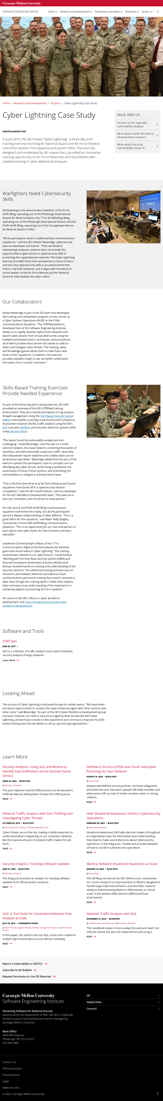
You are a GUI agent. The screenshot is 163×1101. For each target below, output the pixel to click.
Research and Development (30, 103)
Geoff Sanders (95, 923)
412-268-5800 (10, 1043)
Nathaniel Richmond (97, 827)
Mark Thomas (11, 927)
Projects (56, 103)
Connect (92, 1008)
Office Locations (12, 1068)
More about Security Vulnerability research (131, 146)
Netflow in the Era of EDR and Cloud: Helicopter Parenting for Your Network (121, 769)
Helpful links (94, 1002)
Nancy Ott (43, 827)
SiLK (5, 427)
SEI (88, 995)
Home (6, 103)
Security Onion (18, 431)
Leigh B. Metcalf (24, 927)
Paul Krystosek (11, 827)
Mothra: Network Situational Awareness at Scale (122, 864)
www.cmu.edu (11, 1087)
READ (6, 798)
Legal (6, 1081)
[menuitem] (22, 11)
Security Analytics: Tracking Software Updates (36, 864)
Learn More (9, 660)
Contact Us (9, 1062)
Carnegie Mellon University (28, 1094)
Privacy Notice (11, 1075)
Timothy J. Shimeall (13, 785)
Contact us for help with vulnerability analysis (132, 124)
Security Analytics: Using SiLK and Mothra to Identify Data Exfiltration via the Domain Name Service (37, 771)
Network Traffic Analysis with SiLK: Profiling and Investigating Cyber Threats (38, 815)
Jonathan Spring (39, 927)
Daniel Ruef (94, 781)
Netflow (25, 427)
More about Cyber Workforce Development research (135, 135)
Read (6, 943)
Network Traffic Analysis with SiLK (111, 913)
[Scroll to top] (158, 1094)
